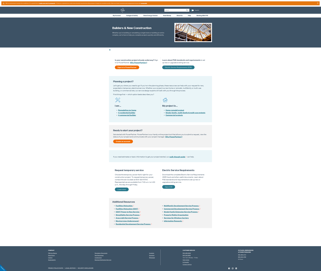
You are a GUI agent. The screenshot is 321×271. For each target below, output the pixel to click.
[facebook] (229, 268)
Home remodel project (175, 110)
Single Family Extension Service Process (181, 212)
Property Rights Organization (176, 215)
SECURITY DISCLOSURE (85, 268)
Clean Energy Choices (150, 16)
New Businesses (99, 255)
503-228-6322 (187, 253)
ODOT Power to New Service (127, 212)
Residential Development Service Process (133, 224)
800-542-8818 (187, 255)
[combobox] (176, 10)
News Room (51, 255)
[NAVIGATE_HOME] (123, 10)
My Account (117, 16)
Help (189, 16)
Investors (151, 253)
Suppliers (151, 255)
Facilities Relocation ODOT (127, 209)
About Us (179, 16)
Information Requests (173, 221)
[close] (317, 3)
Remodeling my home (127, 110)
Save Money (167, 16)
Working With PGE (202, 16)
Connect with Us (187, 264)
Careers (50, 257)
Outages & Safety (132, 16)
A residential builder (126, 113)
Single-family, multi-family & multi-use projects (185, 113)
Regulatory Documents (101, 253)
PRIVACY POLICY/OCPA (55, 268)
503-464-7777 (242, 254)
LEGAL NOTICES (70, 268)
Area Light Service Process (127, 218)
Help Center (186, 260)
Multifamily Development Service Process (181, 206)
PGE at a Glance (52, 253)
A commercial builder (127, 115)
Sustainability (52, 260)
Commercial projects (174, 115)
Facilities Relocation (124, 206)
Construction (98, 257)
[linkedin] (236, 268)
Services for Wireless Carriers (176, 218)
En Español (186, 262)
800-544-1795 (242, 257)
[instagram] (232, 268)
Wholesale (152, 257)
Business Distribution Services (103, 260)
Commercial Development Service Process (181, 209)
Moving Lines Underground (127, 221)
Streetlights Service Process (128, 215)
